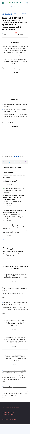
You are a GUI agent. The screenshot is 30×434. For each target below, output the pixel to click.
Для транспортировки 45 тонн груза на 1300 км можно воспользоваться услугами (14, 249)
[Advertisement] (15, 141)
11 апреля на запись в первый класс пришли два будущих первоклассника (13, 197)
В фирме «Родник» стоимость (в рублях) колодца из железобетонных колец (14, 212)
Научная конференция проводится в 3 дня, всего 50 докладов (13, 226)
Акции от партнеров (8, 412)
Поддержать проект (8, 414)
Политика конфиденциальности (11, 407)
